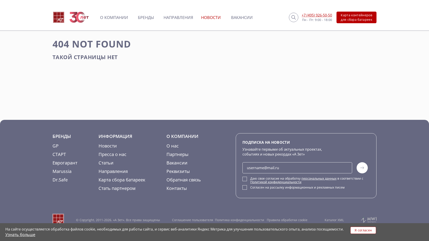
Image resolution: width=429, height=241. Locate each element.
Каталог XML (334, 220)
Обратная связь (183, 180)
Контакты (176, 188)
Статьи (106, 163)
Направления (178, 17)
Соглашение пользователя (192, 220)
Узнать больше (20, 234)
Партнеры (177, 154)
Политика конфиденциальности (239, 220)
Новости (211, 17)
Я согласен (363, 230)
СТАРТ (59, 154)
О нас (172, 146)
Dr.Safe (60, 180)
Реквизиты (178, 171)
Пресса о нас (112, 154)
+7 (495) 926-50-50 (317, 15)
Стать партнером (117, 188)
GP (56, 146)
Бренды (146, 17)
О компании (114, 17)
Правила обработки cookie (286, 220)
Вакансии (242, 17)
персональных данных (318, 178)
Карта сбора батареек (122, 180)
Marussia (62, 171)
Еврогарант (65, 163)
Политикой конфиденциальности (275, 182)
